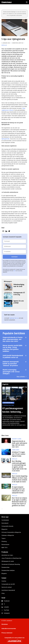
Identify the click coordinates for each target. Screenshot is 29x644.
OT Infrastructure (8, 405)
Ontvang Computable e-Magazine (11, 532)
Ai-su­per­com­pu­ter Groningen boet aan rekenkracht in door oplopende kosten (18, 490)
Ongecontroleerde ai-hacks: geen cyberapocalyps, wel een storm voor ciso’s (13, 339)
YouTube (6, 610)
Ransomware (5, 544)
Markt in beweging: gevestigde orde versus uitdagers (11, 371)
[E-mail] (3, 231)
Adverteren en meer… (8, 555)
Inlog (3, 593)
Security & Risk (16, 438)
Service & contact (7, 587)
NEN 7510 (4, 547)
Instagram (7, 613)
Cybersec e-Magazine (8, 535)
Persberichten (6, 567)
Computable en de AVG (8, 584)
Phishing (4, 541)
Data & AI (4, 45)
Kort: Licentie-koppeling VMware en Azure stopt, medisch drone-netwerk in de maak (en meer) (19, 479)
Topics (3, 538)
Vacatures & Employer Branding (11, 564)
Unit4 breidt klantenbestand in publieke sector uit (13, 356)
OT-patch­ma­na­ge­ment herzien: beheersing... (12, 410)
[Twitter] (9, 231)
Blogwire (4, 573)
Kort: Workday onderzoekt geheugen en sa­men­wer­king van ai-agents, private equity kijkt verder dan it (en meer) (19, 466)
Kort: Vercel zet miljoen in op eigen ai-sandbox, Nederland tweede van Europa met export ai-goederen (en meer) (19, 502)
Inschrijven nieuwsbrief (8, 590)
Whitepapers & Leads (8, 561)
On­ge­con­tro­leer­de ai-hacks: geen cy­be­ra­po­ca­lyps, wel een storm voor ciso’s (19, 444)
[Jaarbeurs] (14, 640)
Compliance (15, 449)
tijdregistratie (6, 139)
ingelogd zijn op (14, 318)
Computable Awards (7, 526)
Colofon (4, 581)
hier (14, 270)
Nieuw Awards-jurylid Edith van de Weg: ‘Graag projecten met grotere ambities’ (12, 348)
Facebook (7, 601)
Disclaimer (5, 624)
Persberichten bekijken (8, 570)
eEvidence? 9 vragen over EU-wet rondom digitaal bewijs (18, 454)
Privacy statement (7, 633)
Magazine (4, 529)
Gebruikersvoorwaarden (9, 628)
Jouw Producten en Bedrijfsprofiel (11, 558)
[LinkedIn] (6, 231)
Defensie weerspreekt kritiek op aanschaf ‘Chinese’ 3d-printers (11, 363)
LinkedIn (6, 607)
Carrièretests (5, 520)
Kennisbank (5, 523)
